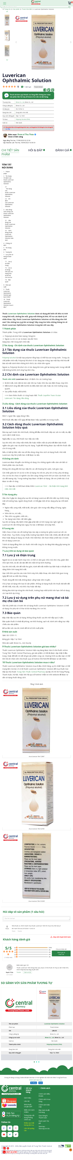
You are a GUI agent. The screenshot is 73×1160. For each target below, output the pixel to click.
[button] (34, 1062)
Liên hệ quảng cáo (29, 1129)
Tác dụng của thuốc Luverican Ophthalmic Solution (10, 192)
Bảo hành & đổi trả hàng (44, 1111)
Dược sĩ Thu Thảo (26, 134)
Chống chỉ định (8, 244)
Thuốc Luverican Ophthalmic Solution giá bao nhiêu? (7, 293)
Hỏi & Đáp (36, 150)
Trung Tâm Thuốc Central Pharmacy (31, 672)
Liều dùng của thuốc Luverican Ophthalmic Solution (10, 224)
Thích (14, 931)
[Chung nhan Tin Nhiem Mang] (61, 1146)
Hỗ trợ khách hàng (29, 1090)
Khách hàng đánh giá (16, 939)
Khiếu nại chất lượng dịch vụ (29, 1124)
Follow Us (5, 1122)
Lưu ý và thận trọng (8, 263)
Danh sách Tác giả (44, 1122)
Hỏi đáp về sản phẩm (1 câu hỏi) (23, 912)
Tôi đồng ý (33, 1083)
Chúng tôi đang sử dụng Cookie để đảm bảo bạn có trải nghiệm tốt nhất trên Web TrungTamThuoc (35, 1079)
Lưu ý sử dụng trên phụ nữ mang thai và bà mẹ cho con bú (9, 272)
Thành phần (7, 172)
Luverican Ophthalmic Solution (21, 313)
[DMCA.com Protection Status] (68, 1146)
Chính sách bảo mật (35, 1080)
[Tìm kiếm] (69, 7)
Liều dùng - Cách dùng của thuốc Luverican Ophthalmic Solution (9, 213)
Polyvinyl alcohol (9, 357)
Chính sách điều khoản (44, 1095)
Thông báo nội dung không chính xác (29, 1117)
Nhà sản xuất (7, 286)
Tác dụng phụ (7, 248)
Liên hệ (26, 1101)
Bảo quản (8, 281)
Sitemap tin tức (44, 1128)
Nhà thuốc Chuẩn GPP (28, 1105)
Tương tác (9, 252)
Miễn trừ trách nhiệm (29, 1111)
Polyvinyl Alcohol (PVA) (23, 119)
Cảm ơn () (27, 972)
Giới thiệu (27, 1098)
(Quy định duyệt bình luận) (62, 937)
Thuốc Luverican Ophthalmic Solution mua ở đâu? (8, 303)
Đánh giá (63, 150)
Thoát (40, 1083)
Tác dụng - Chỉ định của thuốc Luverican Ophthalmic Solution (9, 180)
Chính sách (45, 1088)
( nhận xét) (8, 957)
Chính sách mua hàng (44, 1100)
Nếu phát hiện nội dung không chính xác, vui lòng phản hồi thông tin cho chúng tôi (29, 128)
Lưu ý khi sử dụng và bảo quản (8, 256)
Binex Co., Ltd (20, 102)
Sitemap (42, 1126)
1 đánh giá (27, 87)
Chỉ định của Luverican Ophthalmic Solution (9, 202)
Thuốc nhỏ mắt (8, 379)
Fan (10, 1113)
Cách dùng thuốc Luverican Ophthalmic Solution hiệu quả (9, 235)
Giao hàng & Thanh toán (43, 1116)
